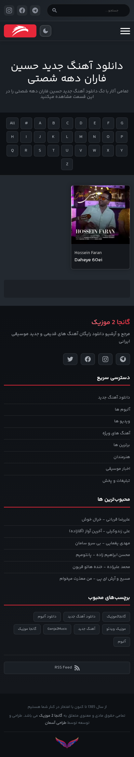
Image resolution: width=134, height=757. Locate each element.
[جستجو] (54, 10)
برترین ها (122, 445)
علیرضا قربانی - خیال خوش (106, 519)
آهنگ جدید (86, 629)
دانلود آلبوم (47, 616)
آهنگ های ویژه (116, 433)
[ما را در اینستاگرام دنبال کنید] (9, 10)
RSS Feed (63, 667)
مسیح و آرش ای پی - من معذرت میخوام (95, 578)
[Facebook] (88, 359)
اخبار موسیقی (118, 469)
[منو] (125, 31)
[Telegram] (123, 359)
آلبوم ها (122, 409)
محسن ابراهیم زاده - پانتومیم (103, 555)
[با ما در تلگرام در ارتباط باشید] (35, 10)
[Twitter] (70, 359)
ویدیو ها (122, 421)
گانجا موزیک (27, 629)
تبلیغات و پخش (116, 481)
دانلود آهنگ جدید (114, 397)
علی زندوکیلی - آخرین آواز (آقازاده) (99, 531)
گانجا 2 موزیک (50, 716)
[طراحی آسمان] (67, 743)
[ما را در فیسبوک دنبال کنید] (22, 10)
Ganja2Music (57, 629)
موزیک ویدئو (116, 629)
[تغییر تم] (45, 31)
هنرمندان (122, 457)
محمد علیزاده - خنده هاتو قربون (101, 567)
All (12, 123)
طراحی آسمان (55, 723)
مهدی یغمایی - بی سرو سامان (102, 543)
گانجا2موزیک (116, 616)
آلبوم (122, 641)
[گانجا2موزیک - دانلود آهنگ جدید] (20, 30)
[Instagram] (105, 359)
